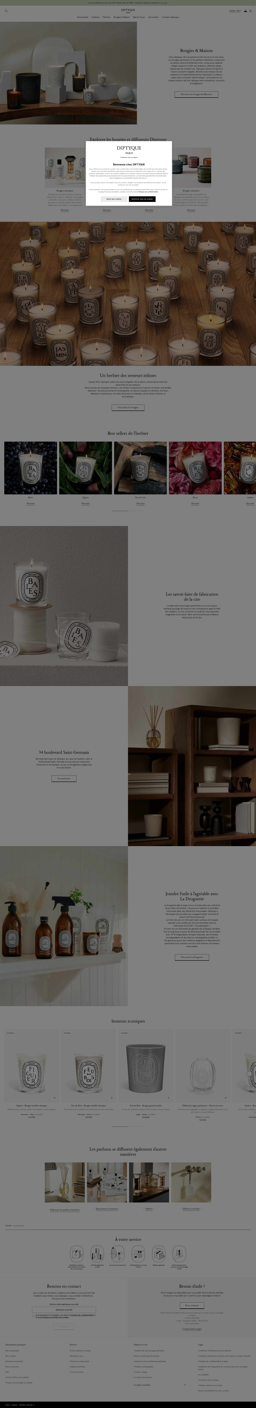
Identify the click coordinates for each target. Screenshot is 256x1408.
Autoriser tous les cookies (142, 199)
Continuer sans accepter (128, 157)
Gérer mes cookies (114, 199)
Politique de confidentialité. (148, 192)
